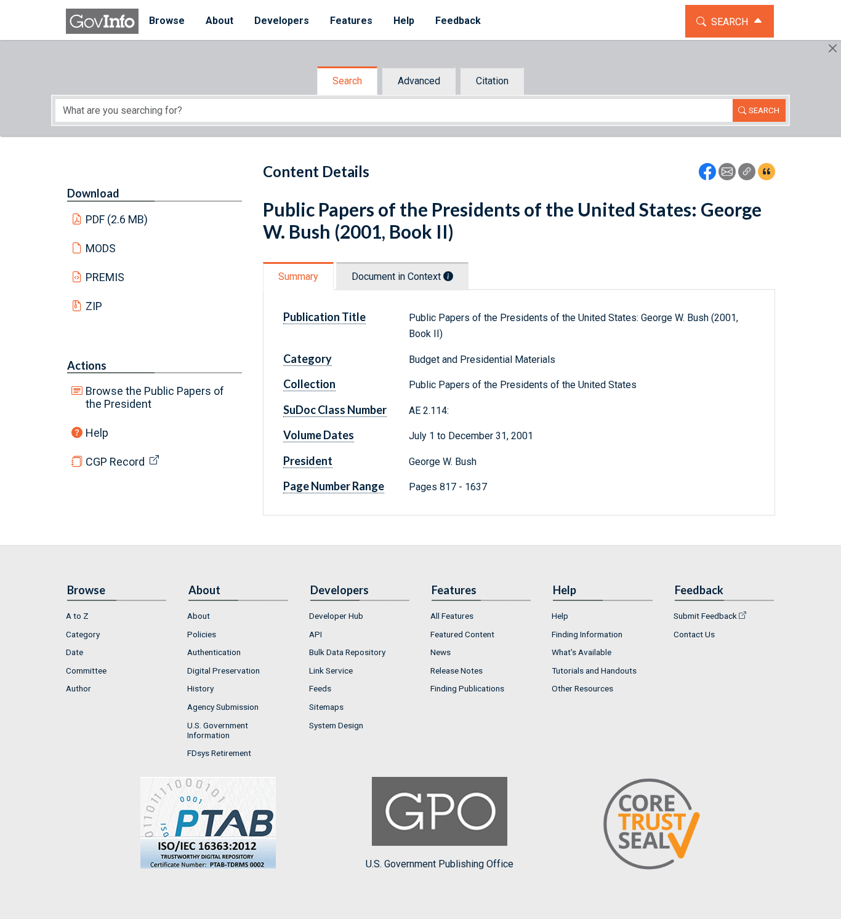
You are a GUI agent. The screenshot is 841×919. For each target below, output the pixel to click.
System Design (336, 725)
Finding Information (587, 634)
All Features (451, 616)
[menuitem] (167, 21)
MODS (101, 248)
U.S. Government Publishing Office (439, 864)
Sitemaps (326, 707)
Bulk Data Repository (347, 652)
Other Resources (582, 688)
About (198, 616)
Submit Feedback (705, 616)
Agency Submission (223, 707)
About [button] (219, 20)
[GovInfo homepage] (102, 21)
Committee (86, 670)
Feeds (320, 688)
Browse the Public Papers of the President (155, 397)
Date (74, 652)
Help (97, 432)
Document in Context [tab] (397, 276)
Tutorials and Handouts (594, 670)
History (200, 688)
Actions (87, 365)
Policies (201, 634)
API (315, 634)
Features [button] (351, 20)
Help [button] (403, 20)
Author (78, 688)
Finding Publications (467, 688)
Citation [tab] (492, 81)
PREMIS (105, 277)
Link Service (331, 670)
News (440, 652)
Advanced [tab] (419, 81)
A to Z (77, 616)
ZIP (94, 306)
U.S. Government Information (217, 730)
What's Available (581, 652)
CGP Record (115, 461)
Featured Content (462, 634)
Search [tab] (347, 81)
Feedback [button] (458, 20)
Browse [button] (167, 20)
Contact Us (694, 634)
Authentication (214, 652)
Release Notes (456, 670)
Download (93, 193)
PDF (117, 219)
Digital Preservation (223, 670)
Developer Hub (336, 616)
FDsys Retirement (219, 753)
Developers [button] (281, 20)
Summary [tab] (298, 276)
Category (83, 634)
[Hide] (832, 48)
